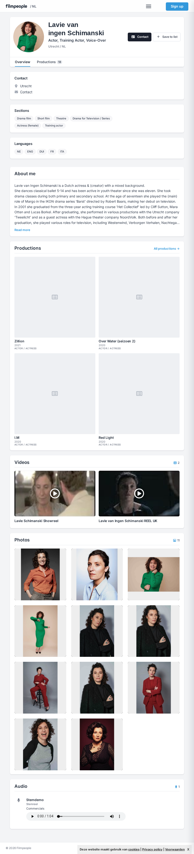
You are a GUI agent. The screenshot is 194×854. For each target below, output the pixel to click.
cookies (134, 849)
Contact (26, 92)
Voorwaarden (175, 849)
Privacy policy (152, 849)
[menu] (149, 6)
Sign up (177, 6)
